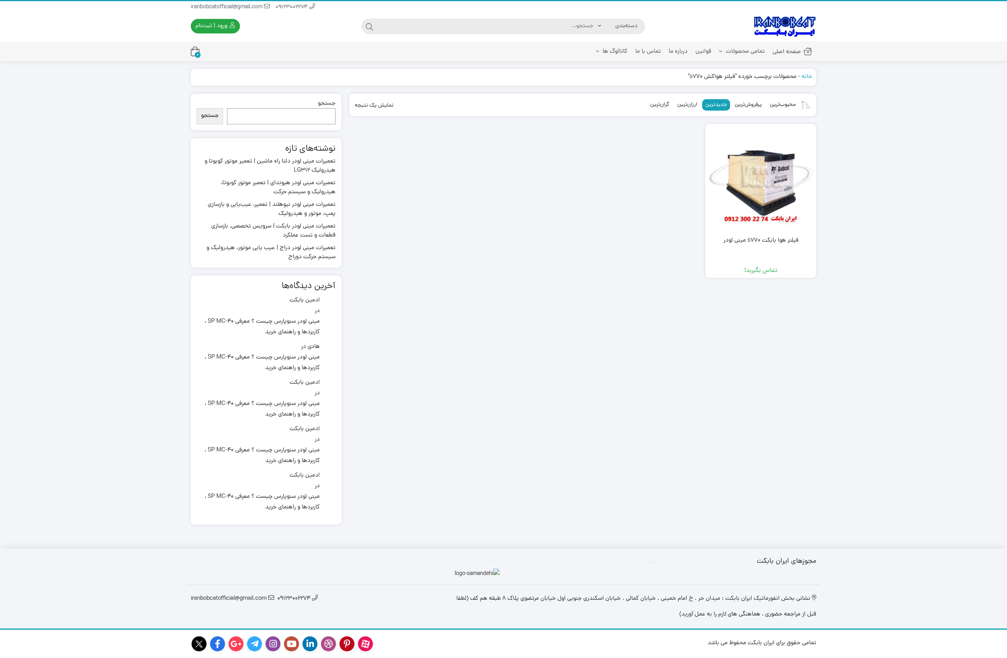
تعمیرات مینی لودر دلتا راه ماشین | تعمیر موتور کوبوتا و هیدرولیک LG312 (270, 166)
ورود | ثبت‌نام (212, 26)
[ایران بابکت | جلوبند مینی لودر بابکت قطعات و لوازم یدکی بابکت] (784, 26)
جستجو (327, 104)
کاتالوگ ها (614, 51)
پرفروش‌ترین (748, 105)
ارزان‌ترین (687, 105)
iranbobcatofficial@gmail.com (227, 7)
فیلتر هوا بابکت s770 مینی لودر (761, 241)
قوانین (703, 51)
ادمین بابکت (305, 300)
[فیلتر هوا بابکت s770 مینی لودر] (760, 179)
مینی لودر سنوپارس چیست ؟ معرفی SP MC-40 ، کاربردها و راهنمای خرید (262, 327)
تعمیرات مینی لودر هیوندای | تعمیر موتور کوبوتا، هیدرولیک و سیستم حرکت (278, 188)
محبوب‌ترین (783, 105)
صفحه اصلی (787, 52)
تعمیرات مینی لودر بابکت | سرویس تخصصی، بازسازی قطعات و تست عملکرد (273, 231)
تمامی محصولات (744, 51)
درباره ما (678, 51)
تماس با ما (648, 51)
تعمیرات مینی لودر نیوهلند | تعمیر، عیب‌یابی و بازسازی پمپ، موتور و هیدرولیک (272, 209)
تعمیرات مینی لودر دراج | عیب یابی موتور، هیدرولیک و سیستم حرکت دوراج (271, 253)
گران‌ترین (659, 105)
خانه (807, 76)
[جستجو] (369, 26)
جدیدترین (716, 105)
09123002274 (292, 7)
